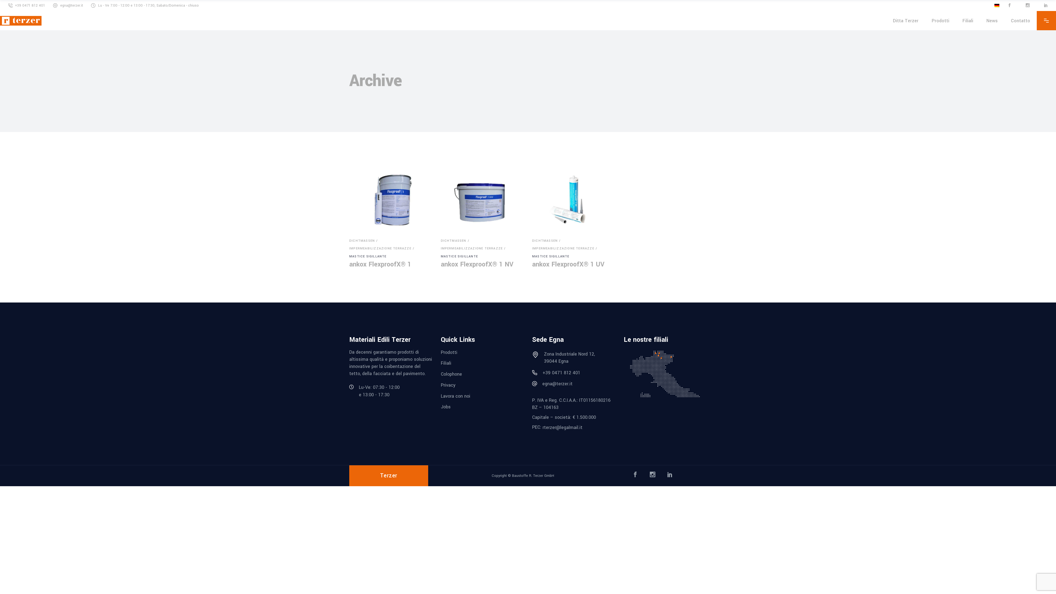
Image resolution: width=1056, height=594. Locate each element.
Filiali (446, 363)
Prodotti (449, 352)
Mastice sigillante (368, 256)
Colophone (451, 374)
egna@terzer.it (71, 5)
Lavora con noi (455, 396)
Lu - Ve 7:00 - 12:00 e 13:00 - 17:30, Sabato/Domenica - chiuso (148, 5)
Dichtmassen (362, 241)
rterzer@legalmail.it (562, 427)
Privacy (448, 385)
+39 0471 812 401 (30, 5)
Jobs (446, 407)
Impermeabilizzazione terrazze (380, 248)
